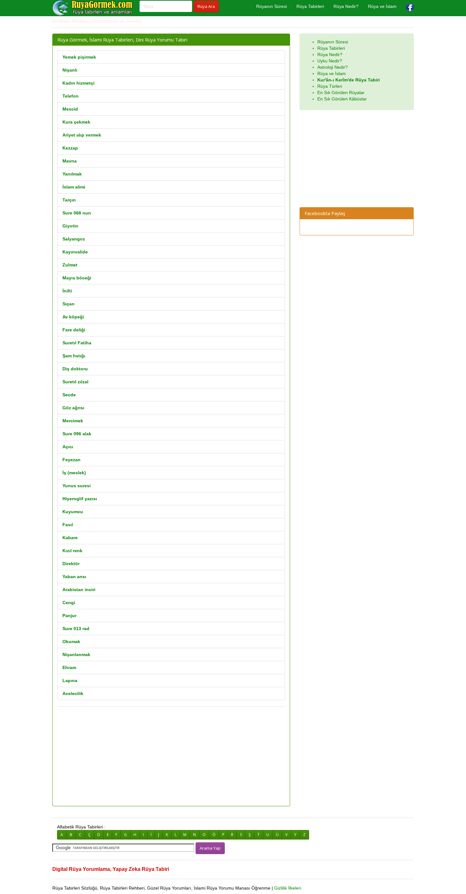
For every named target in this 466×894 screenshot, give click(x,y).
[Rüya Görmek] (93, 8)
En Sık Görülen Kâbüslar (342, 98)
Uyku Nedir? (329, 60)
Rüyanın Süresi (271, 6)
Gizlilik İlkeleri (287, 888)
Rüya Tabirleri (310, 6)
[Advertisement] (171, 756)
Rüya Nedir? (346, 6)
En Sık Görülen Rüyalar (341, 92)
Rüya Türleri (329, 86)
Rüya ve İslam (382, 6)
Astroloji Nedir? (332, 67)
